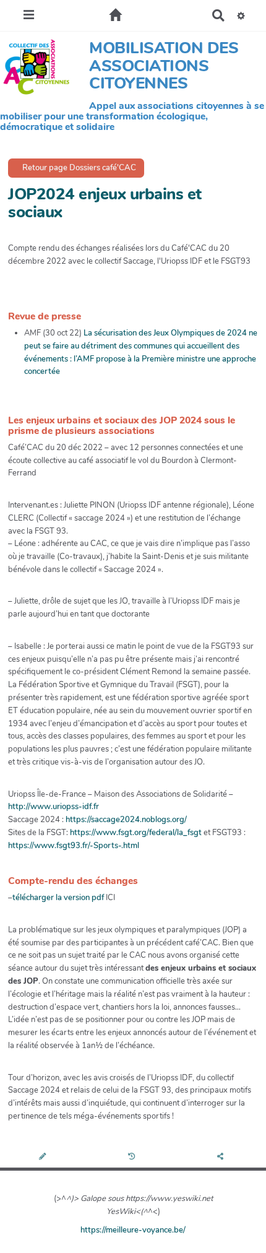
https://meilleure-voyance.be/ (133, 1230)
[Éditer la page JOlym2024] (44, 1157)
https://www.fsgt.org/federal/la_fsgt (136, 832)
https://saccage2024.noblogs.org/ (126, 819)
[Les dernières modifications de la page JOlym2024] (133, 1157)
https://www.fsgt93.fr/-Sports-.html (73, 845)
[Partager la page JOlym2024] (221, 1157)
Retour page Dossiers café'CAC (78, 167)
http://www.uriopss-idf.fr (53, 806)
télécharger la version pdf (59, 897)
